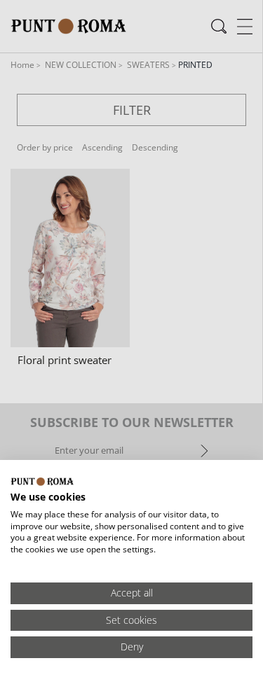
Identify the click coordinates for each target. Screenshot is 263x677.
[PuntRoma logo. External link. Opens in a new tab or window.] (42, 481)
